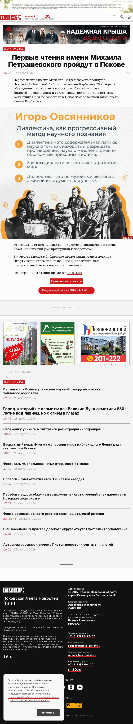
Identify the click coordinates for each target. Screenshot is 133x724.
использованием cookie (21, 693)
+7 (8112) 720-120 (80, 664)
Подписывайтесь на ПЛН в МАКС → (66, 290)
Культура (14, 49)
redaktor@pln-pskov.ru (84, 645)
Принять (48, 712)
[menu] (115, 17)
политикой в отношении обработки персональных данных (33, 695)
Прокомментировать (66, 281)
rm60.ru (74, 669)
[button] (129, 17)
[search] (122, 17)
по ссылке (74, 273)
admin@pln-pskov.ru (82, 655)
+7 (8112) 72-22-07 (81, 636)
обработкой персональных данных (30, 700)
